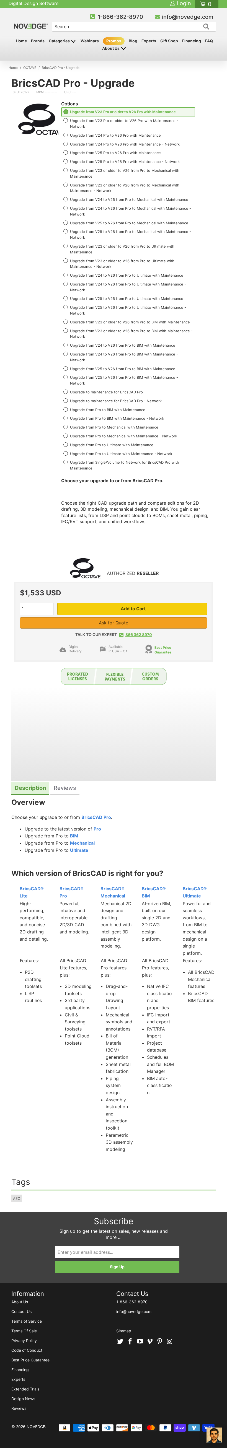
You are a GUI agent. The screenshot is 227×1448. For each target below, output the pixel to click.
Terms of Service (26, 1321)
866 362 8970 (138, 634)
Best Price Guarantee (30, 1360)
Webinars (90, 40)
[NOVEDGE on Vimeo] (150, 1342)
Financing (191, 40)
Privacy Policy (24, 1340)
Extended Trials (25, 1389)
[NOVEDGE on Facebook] (130, 1342)
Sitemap (123, 1330)
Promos (113, 40)
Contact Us (21, 1311)
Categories (60, 40)
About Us (111, 48)
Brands (38, 40)
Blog (133, 40)
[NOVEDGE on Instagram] (170, 1342)
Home (21, 40)
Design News (23, 1398)
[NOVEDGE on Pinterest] (160, 1342)
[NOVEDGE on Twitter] (120, 1342)
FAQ (209, 40)
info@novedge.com (187, 17)
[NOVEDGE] (31, 21)
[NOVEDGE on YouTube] (140, 1342)
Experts (148, 40)
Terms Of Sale (24, 1330)
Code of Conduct (26, 1350)
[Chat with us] (214, 1435)
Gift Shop (169, 40)
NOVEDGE (36, 1426)
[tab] (30, 788)
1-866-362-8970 (120, 17)
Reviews (18, 1408)
